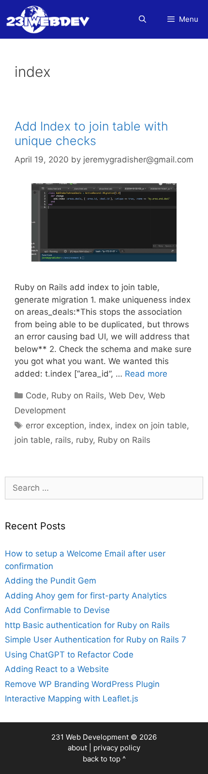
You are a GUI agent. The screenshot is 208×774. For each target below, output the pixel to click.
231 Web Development (90, 737)
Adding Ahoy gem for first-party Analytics (86, 595)
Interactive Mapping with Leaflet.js (71, 698)
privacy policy (116, 747)
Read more (146, 374)
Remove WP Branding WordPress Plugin (82, 684)
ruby (84, 440)
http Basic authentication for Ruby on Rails (87, 625)
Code (36, 395)
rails (63, 440)
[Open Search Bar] (142, 19)
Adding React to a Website (57, 669)
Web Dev (126, 395)
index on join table (151, 425)
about (77, 747)
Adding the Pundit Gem (50, 580)
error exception (55, 425)
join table (32, 440)
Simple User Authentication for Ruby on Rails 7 (95, 639)
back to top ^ (104, 758)
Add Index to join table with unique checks (91, 133)
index (99, 425)
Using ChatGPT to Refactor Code (69, 654)
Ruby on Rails (77, 395)
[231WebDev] (50, 19)
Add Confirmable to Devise (57, 610)
